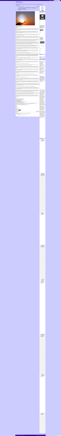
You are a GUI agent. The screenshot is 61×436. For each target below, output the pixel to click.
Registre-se (50, 0)
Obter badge (44, 58)
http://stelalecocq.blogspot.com (19, 100)
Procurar (60, 0)
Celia (21, 9)
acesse (42, 8)
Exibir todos (44, 433)
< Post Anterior (17, 111)
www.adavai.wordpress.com (26, 104)
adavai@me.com (22, 104)
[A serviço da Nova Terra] (42, 34)
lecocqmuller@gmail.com (32, 103)
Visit (41, 48)
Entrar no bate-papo (57, 435)
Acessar (53, 0)
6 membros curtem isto (20, 109)
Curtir (17, 109)
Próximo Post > (37, 111)
